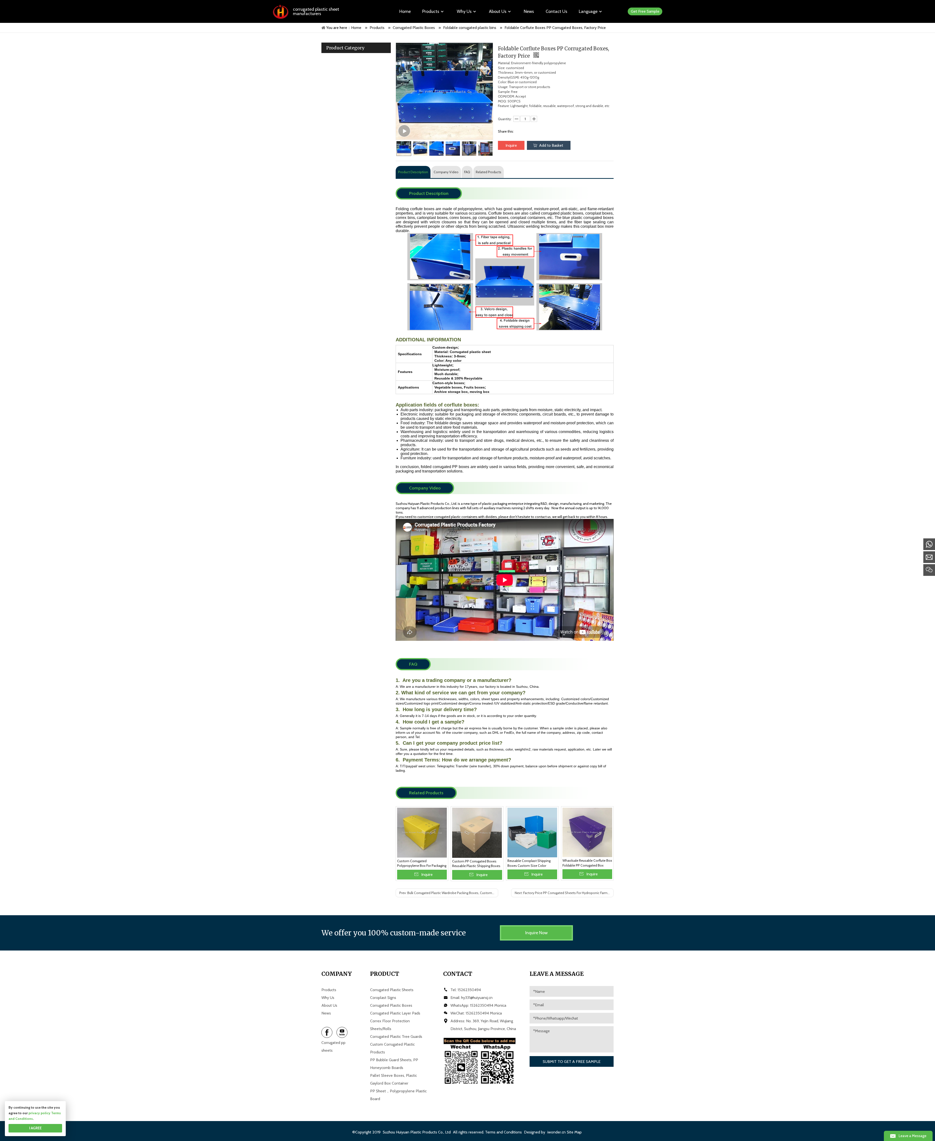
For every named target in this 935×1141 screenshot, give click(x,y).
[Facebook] (326, 1032)
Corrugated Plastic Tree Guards (396, 1036)
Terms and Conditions (503, 1132)
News (326, 1013)
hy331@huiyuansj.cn (477, 997)
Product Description (413, 172)
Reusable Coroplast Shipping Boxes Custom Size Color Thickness (529, 863)
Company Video (446, 172)
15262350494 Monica (488, 1005)
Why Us (327, 997)
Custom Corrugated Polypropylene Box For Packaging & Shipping (421, 864)
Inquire (511, 145)
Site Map (574, 1132)
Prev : (448, 893)
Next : (563, 893)
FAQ (467, 172)
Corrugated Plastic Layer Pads (395, 1013)
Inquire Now (536, 932)
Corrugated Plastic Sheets (391, 989)
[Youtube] (342, 1032)
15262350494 (469, 989)
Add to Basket (551, 145)
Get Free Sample (645, 11)
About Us (329, 1005)
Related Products (488, 172)
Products (328, 989)
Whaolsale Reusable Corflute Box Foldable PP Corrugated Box (587, 863)
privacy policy (39, 1113)
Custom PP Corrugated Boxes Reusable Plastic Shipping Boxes (476, 863)
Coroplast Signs (383, 997)
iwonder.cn (556, 1132)
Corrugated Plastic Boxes (391, 1005)
